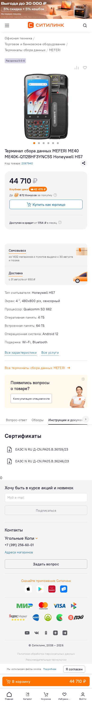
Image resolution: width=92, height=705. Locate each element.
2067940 (27, 163)
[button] (9, 696)
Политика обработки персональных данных (46, 653)
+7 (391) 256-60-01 (19, 545)
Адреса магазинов (19, 552)
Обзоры (38, 420)
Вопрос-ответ (16, 420)
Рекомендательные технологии (46, 659)
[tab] (16, 421)
